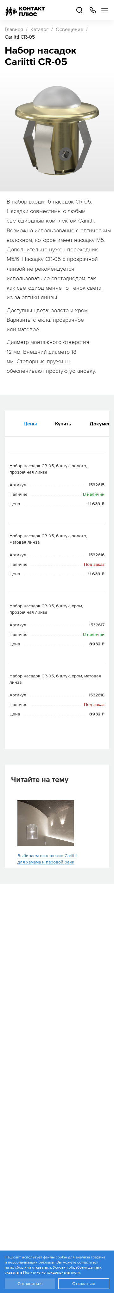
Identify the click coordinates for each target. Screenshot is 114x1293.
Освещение (69, 29)
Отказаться (83, 1283)
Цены (30, 423)
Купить (63, 423)
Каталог (39, 29)
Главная (14, 29)
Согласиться (30, 1283)
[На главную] (25, 10)
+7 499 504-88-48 (92, 10)
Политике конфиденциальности (51, 1272)
